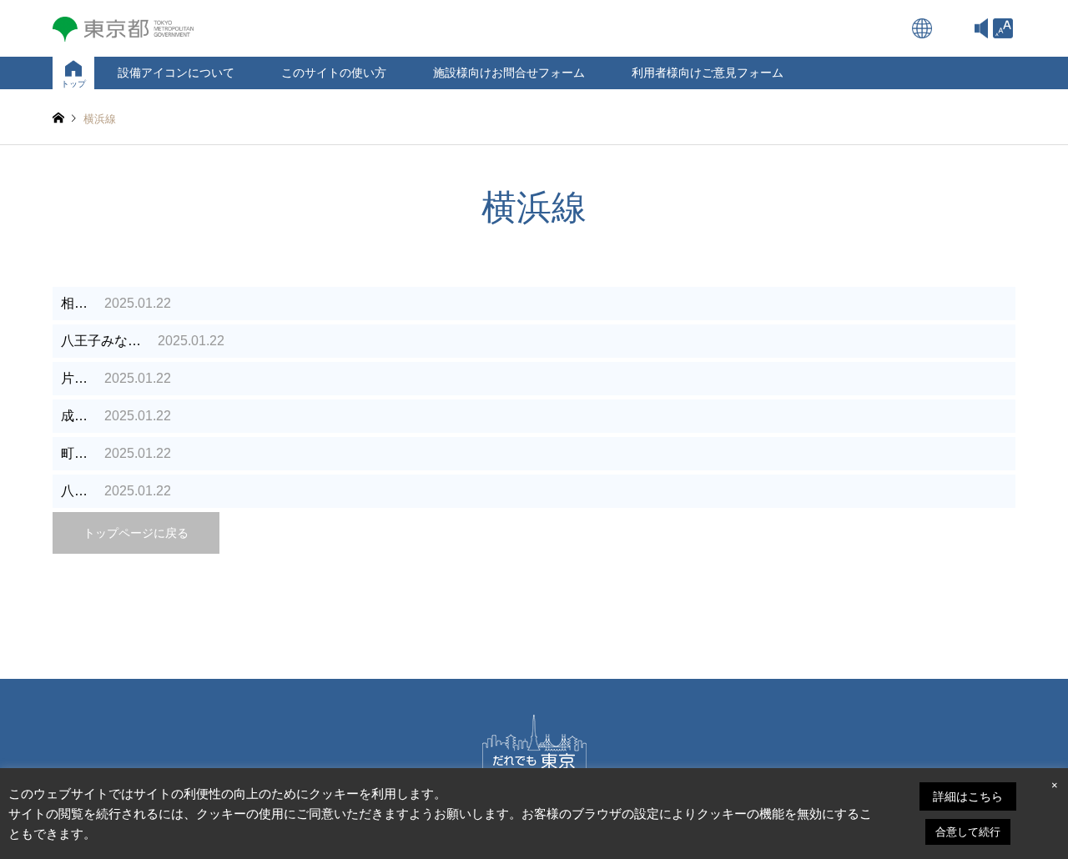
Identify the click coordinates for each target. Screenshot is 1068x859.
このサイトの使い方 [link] (333, 72)
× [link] (1054, 785)
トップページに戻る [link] (136, 533)
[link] (1003, 28)
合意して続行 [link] (967, 832)
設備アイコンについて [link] (176, 72)
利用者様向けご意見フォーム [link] (707, 72)
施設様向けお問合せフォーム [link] (509, 72)
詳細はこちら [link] (968, 796)
